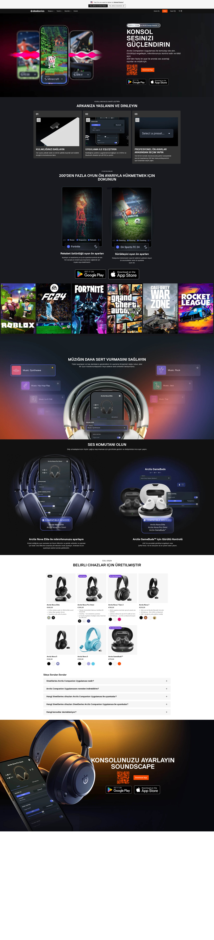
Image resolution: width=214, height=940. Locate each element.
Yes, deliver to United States (98, 6)
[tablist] (60, 11)
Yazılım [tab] (59, 11)
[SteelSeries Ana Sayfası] (38, 11)
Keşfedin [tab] (67, 11)
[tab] (156, 11)
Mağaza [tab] (50, 11)
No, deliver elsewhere (115, 6)
